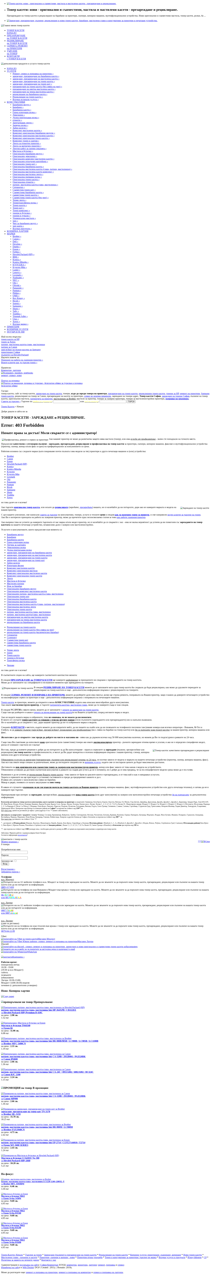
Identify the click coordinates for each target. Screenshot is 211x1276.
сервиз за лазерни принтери (97, 396)
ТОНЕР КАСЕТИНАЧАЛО (15, 31)
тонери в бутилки (15, 658)
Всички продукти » (22, 228)
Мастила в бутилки (16, 581)
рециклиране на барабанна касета (23, 622)
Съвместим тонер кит (17, 640)
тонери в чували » (21, 215)
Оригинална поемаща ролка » (27, 177)
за (38, 1011)
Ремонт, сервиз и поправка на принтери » (33, 73)
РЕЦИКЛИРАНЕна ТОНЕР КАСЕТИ (17, 41)
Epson (10, 461)
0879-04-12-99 (8, 931)
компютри (72, 1265)
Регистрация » (8, 869)
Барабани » (18, 107)
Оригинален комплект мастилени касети (27, 591)
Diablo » (17, 246)
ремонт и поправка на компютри (75, 1272)
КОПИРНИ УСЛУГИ (17, 329)
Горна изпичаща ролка (18, 542)
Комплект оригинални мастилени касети (27, 573)
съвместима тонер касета (19, 645)
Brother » (17, 236)
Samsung (11, 490)
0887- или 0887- (9, 911)
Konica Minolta (14, 469)
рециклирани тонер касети (152, 393)
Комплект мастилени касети (21, 568)
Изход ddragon (195, 1257)
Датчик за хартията (16, 545)
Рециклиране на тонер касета (21, 627)
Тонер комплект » (21, 210)
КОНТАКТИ (17, 727)
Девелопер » (19, 115)
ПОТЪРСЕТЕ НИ (16, 332)
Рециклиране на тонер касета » (28, 97)
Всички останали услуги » (26, 99)
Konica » (17, 259)
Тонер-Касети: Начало (12, 1255)
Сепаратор (12, 635)
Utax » (16, 319)
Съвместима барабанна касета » (28, 192)
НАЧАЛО (12, 68)
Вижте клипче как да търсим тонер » (19, 362)
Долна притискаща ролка (19, 550)
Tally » (16, 311)
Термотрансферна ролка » (25, 203)
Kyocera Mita (13, 474)
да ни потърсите (180, 794)
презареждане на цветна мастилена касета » (34, 89)
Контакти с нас (48, 1260)
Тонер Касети (7, 406)
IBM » (16, 257)
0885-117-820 (7, 887)
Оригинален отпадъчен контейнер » (30, 161)
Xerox (10, 497)
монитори (83, 1265)
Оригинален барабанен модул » (28, 153)
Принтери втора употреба (89, 1257)
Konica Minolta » (21, 262)
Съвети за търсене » (11, 401)
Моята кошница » (10, 842)
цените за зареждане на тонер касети (80, 710)
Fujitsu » (17, 252)
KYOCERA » (19, 264)
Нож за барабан (14, 586)
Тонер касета (13, 655)
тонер (9, 652)
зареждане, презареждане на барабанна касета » (36, 76)
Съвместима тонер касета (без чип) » (31, 197)
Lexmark (11, 477)
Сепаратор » (19, 187)
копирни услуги (93, 762)
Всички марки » (20, 324)
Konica (10, 466)
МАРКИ (11, 234)
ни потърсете (22, 835)
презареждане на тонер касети (123, 393)
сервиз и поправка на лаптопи (108, 1272)
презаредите (86, 507)
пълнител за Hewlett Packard (15, 355)
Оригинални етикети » (24, 182)
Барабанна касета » (22, 110)
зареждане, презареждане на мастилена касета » (36, 79)
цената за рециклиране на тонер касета (53, 712)
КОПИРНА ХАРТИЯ (17, 231)
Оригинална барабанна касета (21, 599)
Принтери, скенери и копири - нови (57, 1257)
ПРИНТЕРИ (13, 326)
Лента (10, 578)
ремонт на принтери (190, 393)
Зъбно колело (13, 563)
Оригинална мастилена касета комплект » (33, 172)
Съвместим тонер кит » (24, 190)
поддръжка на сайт (29, 1265)
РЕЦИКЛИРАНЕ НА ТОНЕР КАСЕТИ (63, 687)
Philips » (17, 293)
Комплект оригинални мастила (22, 570)
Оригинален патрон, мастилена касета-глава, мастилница (35, 594)
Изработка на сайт (10, 1267)
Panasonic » (18, 288)
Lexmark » (18, 275)
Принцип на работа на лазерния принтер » (22, 360)
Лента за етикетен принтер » (27, 143)
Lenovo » (17, 272)
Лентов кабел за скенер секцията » (30, 148)
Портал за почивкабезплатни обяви (10, 383)
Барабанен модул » (22, 104)
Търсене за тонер (33, 1255)
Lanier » (16, 270)
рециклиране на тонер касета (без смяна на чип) (30, 630)
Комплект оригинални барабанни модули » (34, 133)
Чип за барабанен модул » (25, 223)
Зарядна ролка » (20, 125)
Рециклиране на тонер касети (113, 1255)
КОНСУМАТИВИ (16, 102)
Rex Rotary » (19, 298)
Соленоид (12, 637)
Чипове (10, 665)
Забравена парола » (10, 872)
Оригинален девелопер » (25, 156)
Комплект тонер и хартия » (26, 141)
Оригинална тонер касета (19, 609)
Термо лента (13, 650)
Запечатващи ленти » (23, 122)
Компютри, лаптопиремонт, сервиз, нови (11, 373)
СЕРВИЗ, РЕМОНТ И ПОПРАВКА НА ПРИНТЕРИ (38, 695)
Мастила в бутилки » (23, 151)
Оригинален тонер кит (18, 596)
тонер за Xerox (8, 342)
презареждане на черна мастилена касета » (33, 92)
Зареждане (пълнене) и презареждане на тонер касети (70, 1255)
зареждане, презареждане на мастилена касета (29, 555)
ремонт (101, 1265)
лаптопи (93, 1265)
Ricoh (9, 487)
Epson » (16, 249)
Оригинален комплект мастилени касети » (33, 159)
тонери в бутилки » (22, 213)
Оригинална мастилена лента (21, 607)
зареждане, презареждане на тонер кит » (32, 84)
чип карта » (18, 226)
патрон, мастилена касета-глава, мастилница (23, 344)
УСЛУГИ (11, 71)
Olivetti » (17, 285)
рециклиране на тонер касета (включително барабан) (33, 632)
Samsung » (18, 306)
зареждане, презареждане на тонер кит (26, 560)
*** (199, 841)
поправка (110, 1265)
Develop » (17, 244)
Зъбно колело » (20, 128)
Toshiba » (17, 314)
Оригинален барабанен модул (21, 589)
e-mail (72, 949)
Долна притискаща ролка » (26, 117)
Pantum (10, 484)
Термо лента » (19, 200)
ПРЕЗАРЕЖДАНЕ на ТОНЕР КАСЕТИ (31, 680)
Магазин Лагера (85, 941)
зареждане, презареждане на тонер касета (27, 558)
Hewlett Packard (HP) (17, 464)
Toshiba (10, 495)
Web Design (28, 1267)
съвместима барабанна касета (21, 642)
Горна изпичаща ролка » (24, 112)
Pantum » (17, 290)
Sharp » (16, 308)
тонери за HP (172, 393)
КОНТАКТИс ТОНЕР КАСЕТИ (16, 57)
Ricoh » (16, 301)
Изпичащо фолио (15, 565)
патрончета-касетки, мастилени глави (68, 705)
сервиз (121, 1265)
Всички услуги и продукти (172, 1257)
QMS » (16, 295)
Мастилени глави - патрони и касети (19, 1257)
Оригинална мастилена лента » (28, 174)
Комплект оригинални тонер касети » (31, 138)
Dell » (15, 241)
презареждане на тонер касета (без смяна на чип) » (37, 86)
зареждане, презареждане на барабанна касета (29, 552)
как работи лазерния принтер (131, 517)
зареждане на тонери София (175, 396)
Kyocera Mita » (20, 267)
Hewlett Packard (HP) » (23, 254)
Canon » (16, 239)
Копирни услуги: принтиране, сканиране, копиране (155, 1255)
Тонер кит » (18, 208)
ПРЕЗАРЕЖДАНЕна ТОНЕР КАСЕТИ (17, 36)
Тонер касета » (20, 205)
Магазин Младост (46, 939)
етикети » (17, 120)
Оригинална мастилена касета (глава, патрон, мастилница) (36, 604)
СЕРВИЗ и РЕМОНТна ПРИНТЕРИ (17, 47)
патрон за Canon (9, 347)
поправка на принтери (177, 398)
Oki (8, 479)
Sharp (9, 492)
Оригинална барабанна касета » (28, 166)
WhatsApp (32, 952)
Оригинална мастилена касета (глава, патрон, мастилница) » (42, 169)
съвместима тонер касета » (26, 195)
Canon (10, 459)
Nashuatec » (18, 277)
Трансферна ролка (16, 660)
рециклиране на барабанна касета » (30, 94)
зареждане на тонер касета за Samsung (21, 349)
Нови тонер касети (192, 1255)
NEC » (16, 280)
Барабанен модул (15, 534)
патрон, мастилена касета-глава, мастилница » (35, 184)
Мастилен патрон (15, 583)
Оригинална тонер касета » (26, 179)
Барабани (11, 537)
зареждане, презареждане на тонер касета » (34, 81)
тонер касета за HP (10, 339)
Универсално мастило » (24, 218)
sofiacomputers (130, 946)
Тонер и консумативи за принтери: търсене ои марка (130, 1257)
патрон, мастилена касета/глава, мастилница (29, 614)
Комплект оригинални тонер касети (24, 576)
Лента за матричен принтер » (27, 146)
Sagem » (17, 303)
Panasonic (11, 482)
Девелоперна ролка (16, 547)
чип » (15, 221)
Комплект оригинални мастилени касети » (34, 135)
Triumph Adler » (20, 316)
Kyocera (11, 471)
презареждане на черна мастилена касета (27, 619)
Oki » (15, 283)
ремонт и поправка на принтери (42, 1272)
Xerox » (16, 321)
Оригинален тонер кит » (25, 164)
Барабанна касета (15, 539)
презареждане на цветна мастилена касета (27, 617)
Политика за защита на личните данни (20, 1260)
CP (205, 1257)
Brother (10, 456)
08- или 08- (11, 896)
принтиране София (10, 352)
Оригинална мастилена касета (22, 601)
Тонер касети (7, 702)
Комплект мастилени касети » (27, 130)
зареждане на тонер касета (49, 393)
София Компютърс (49, 1265)
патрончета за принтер (41, 398)
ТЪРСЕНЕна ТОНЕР (12, 52)
